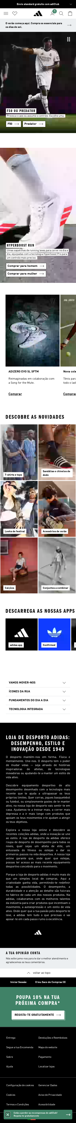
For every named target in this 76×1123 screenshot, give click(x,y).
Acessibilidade (46, 1104)
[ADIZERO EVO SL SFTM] (33, 347)
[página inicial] (38, 15)
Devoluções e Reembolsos (52, 1038)
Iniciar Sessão (18, 982)
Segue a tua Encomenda (19, 1047)
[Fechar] (8, 1114)
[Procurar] (61, 13)
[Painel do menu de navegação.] (5, 13)
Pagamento (44, 1057)
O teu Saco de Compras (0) (50, 982)
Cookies (10, 1095)
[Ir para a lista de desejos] (14, 13)
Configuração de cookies (20, 1085)
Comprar (15, 394)
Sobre (9, 1057)
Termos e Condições (17, 1104)
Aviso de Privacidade (50, 1095)
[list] (38, 347)
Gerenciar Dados (47, 1085)
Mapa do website (47, 1047)
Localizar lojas (46, 1066)
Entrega (10, 1038)
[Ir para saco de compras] (70, 13)
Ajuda (9, 1066)
